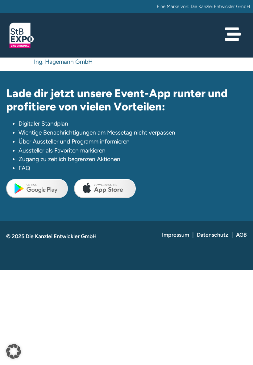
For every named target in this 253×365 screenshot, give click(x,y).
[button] (13, 351)
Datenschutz (212, 234)
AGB (241, 234)
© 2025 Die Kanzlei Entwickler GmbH (51, 236)
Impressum (175, 234)
